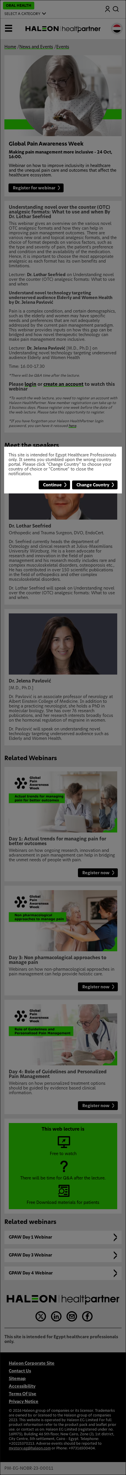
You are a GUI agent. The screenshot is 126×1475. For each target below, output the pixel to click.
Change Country (92, 485)
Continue (52, 485)
